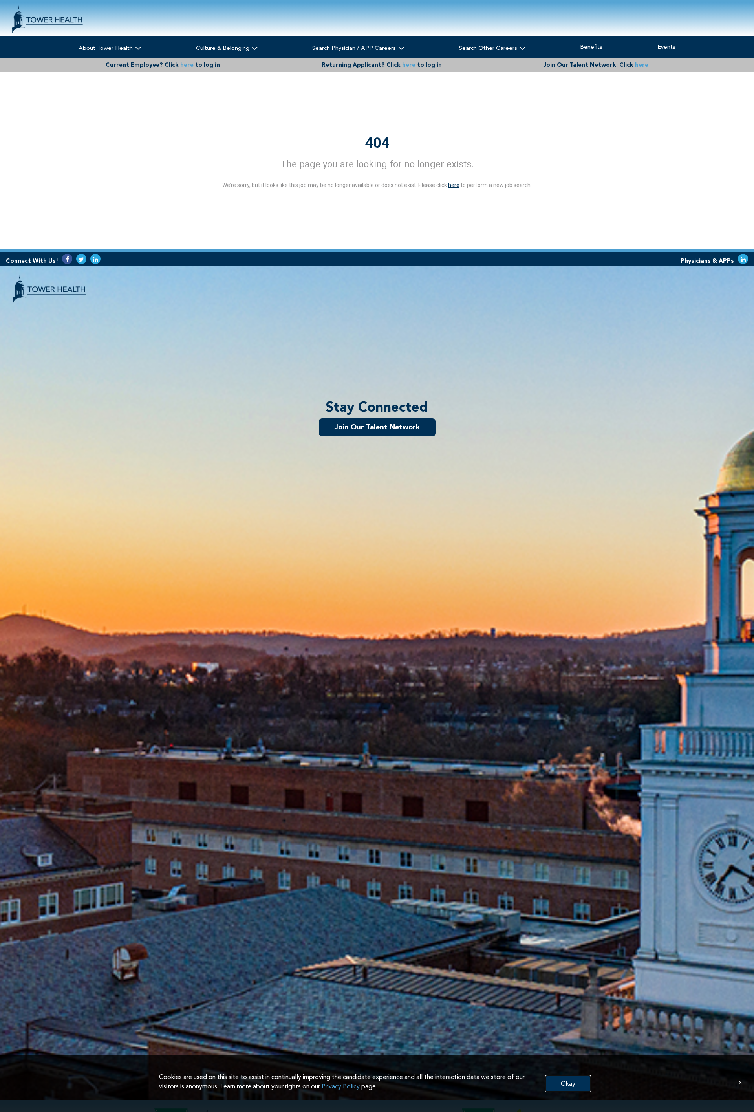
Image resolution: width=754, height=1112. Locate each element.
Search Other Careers (489, 47)
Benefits (591, 46)
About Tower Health (106, 47)
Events (666, 46)
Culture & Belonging (223, 47)
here (187, 64)
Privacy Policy (341, 1086)
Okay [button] (568, 1083)
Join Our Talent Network (377, 427)
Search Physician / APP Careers (354, 47)
